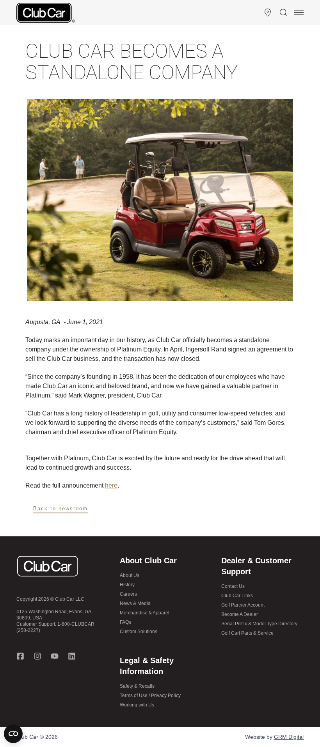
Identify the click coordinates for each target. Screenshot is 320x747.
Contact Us (233, 586)
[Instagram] (37, 656)
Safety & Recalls (137, 686)
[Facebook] (20, 656)
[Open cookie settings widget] (13, 733)
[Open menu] (299, 12)
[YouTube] (55, 656)
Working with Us (137, 705)
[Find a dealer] (267, 12)
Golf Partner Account (243, 605)
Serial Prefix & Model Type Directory (259, 623)
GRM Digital (289, 737)
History (127, 584)
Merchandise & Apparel (144, 613)
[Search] (283, 12)
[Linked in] (72, 656)
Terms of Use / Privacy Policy (150, 695)
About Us (129, 575)
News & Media (135, 603)
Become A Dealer (239, 614)
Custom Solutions (138, 631)
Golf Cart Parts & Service (247, 633)
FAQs (125, 622)
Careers (128, 594)
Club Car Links (237, 595)
